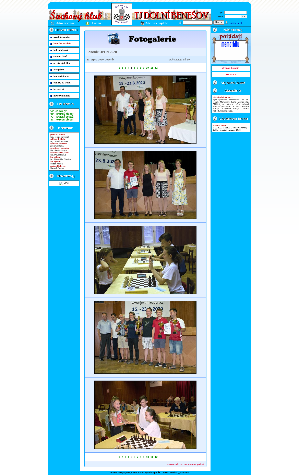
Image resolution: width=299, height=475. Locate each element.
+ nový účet (235, 23)
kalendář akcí (60, 50)
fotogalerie (58, 69)
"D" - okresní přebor (61, 119)
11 (152, 67)
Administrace (65, 23)
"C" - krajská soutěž (61, 116)
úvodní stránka (61, 37)
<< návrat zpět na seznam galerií (185, 464)
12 (156, 67)
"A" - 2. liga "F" (59, 111)
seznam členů (60, 56)
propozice (230, 74)
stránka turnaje (230, 68)
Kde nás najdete (156, 23)
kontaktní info (61, 76)
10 (147, 67)
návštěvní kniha (61, 95)
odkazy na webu (62, 82)
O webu (96, 23)
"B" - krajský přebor (61, 114)
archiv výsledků (61, 63)
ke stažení (58, 89)
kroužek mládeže (62, 43)
